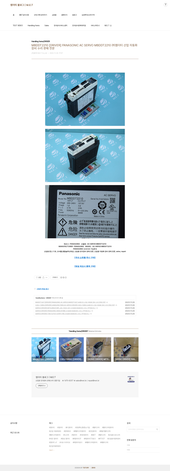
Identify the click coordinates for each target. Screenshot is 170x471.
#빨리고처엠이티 (80, 431)
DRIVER (48, 298)
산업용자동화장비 (114, 439)
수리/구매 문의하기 (40, 15)
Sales (47, 25)
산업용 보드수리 (114, 435)
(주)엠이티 (93, 431)
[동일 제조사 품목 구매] (85, 266)
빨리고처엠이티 (55, 435)
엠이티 (60, 427)
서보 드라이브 (65, 442)
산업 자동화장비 (55, 431)
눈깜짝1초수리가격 (88, 15)
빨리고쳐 (102, 435)
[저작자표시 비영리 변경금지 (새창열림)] (63, 277)
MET (94, 435)
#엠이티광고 (78, 442)
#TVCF (102, 439)
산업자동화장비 (55, 446)
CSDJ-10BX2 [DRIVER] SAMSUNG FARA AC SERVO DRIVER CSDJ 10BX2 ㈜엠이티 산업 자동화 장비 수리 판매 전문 (75, 305)
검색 (157, 429)
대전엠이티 (84, 435)
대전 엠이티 (54, 439)
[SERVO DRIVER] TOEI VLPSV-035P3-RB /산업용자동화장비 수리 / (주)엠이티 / (62, 314)
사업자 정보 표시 (43, 289)
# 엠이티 (70, 427)
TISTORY (86, 468)
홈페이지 (64, 15)
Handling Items (34, 25)
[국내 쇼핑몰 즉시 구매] (85, 257)
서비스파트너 (95, 25)
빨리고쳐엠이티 (108, 427)
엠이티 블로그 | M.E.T (21, 4)
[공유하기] (43, 277)
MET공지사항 (24, 15)
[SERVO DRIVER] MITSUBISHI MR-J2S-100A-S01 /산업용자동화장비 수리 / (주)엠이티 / (65, 308)
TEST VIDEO (18, 25)
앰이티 (52, 427)
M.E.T (107, 25)
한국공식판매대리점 (79, 25)
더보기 (51, 450)
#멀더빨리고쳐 (105, 431)
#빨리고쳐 (104, 442)
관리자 (93, 468)
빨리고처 (96, 427)
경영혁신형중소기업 (83, 427)
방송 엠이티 (66, 439)
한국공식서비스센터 (60, 25)
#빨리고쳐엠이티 (91, 442)
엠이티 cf (53, 442)
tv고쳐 (66, 435)
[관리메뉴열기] (166, 4)
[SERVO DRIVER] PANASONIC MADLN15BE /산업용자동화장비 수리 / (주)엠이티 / (63, 311)
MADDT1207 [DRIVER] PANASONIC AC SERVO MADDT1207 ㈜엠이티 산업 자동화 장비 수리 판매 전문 (70, 302)
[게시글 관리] (46, 277)
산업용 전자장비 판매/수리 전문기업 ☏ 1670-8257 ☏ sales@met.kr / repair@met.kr (67, 381)
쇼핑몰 (54, 15)
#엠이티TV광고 (90, 439)
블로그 (74, 15)
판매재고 (68, 431)
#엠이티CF (77, 439)
